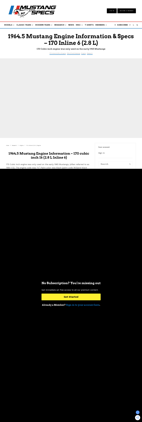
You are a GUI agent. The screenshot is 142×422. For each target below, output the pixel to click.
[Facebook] (130, 25)
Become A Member (126, 10)
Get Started (71, 296)
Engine (83, 53)
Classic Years (23, 25)
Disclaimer (96, 414)
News (71, 25)
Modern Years (42, 25)
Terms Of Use (69, 414)
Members (100, 25)
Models (8, 25)
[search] (130, 164)
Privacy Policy (83, 414)
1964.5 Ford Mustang (73, 53)
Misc (78, 25)
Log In (111, 10)
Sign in (101, 153)
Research (59, 25)
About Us (45, 414)
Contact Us (56, 414)
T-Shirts (89, 25)
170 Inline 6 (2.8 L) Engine (57, 53)
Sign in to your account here (83, 305)
